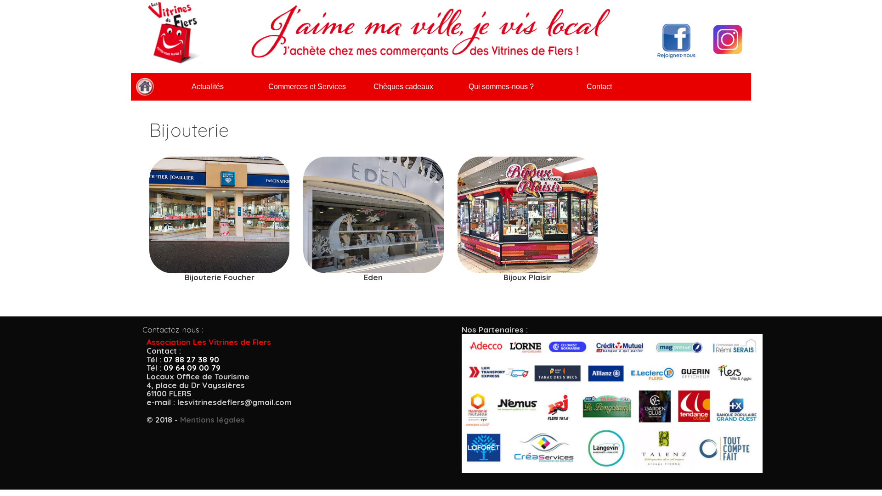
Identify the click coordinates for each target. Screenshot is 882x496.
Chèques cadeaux (403, 86)
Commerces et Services (307, 86)
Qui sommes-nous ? (501, 86)
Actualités (208, 86)
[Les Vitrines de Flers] (145, 87)
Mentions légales (212, 419)
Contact (599, 86)
